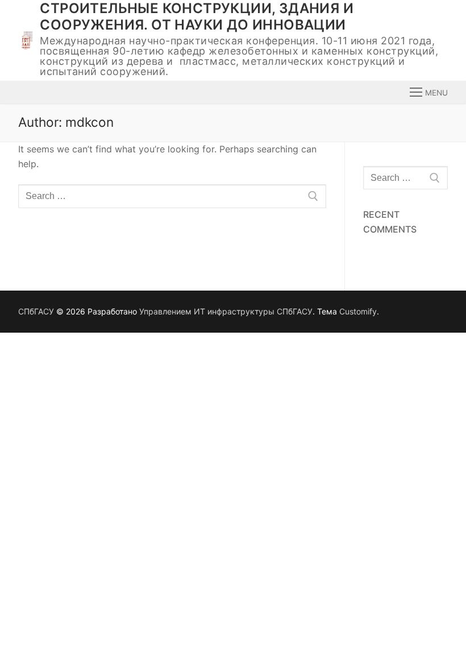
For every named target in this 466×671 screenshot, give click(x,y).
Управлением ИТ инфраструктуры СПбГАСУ (226, 311)
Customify (358, 311)
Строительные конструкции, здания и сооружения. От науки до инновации (196, 16)
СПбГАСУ (36, 311)
